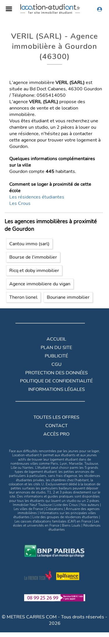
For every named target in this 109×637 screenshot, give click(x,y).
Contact (56, 426)
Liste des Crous (66, 504)
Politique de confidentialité (56, 381)
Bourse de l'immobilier (33, 257)
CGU (56, 364)
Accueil (56, 339)
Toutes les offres (56, 417)
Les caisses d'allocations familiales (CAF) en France (53, 521)
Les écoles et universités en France (56, 523)
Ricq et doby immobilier (34, 270)
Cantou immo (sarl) (29, 244)
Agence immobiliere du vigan (39, 284)
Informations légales (56, 389)
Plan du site (56, 347)
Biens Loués (71, 525)
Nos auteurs (90, 504)
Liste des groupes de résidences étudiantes (65, 517)
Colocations (54, 509)
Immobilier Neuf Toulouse (32, 504)
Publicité (56, 356)
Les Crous (20, 203)
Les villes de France (28, 509)
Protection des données (56, 373)
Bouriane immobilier (68, 297)
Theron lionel (23, 297)
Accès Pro (56, 434)
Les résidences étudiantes (36, 197)
